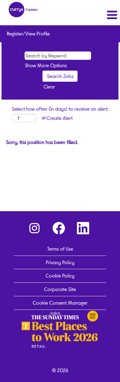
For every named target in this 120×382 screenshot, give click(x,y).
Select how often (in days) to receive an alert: (60, 109)
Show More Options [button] (46, 65)
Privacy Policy (60, 262)
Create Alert (59, 118)
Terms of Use (60, 249)
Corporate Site (60, 289)
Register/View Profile (28, 33)
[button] (100, 15)
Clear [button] (49, 86)
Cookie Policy (60, 275)
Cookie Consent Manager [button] (60, 303)
